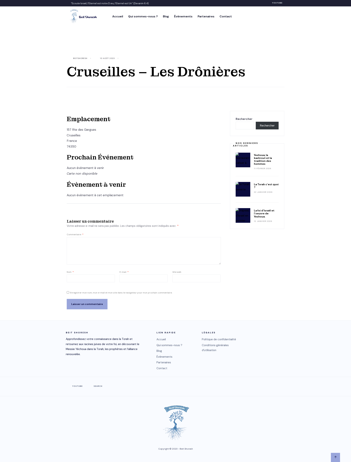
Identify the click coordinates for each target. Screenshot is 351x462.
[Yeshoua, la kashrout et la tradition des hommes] (243, 160)
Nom (70, 272)
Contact (226, 16)
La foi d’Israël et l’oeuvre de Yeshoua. (264, 213)
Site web (176, 272)
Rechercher (244, 119)
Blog (166, 16)
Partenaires (206, 16)
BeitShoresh (80, 58)
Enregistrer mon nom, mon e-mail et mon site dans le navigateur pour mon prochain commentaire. (121, 292)
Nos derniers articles (245, 144)
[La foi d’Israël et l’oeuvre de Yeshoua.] (243, 215)
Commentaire (75, 234)
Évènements (183, 16)
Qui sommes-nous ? (143, 16)
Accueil (117, 16)
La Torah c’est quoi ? (266, 186)
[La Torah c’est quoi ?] (243, 189)
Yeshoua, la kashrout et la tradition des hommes (263, 159)
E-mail (124, 272)
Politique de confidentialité (219, 339)
